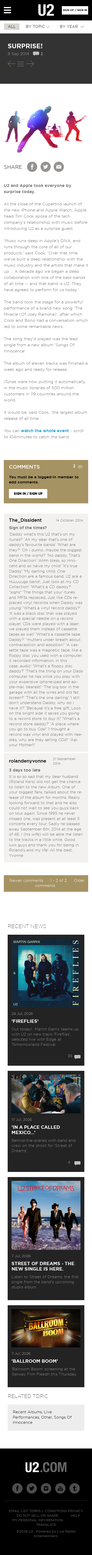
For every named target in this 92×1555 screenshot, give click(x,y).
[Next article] (30, 64)
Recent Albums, (28, 1412)
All (12, 27)
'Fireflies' (25, 1021)
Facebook (32, 166)
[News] (21, 64)
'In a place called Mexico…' (36, 1130)
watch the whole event (45, 431)
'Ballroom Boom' (35, 1361)
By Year (69, 27)
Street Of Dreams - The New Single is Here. (43, 1267)
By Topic (35, 27)
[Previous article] (11, 64)
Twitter (45, 166)
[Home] (46, 10)
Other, (47, 1417)
